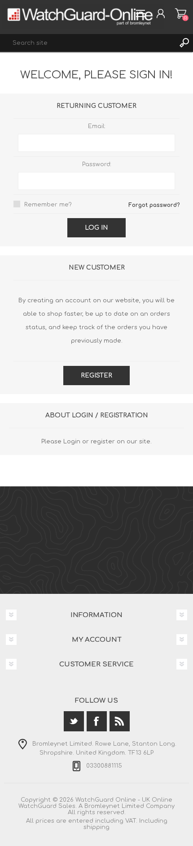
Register (96, 375)
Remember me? (48, 205)
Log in (96, 227)
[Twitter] (74, 721)
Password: (96, 164)
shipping (96, 827)
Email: (96, 126)
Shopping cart (181, 13)
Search (184, 43)
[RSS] (120, 721)
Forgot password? (154, 205)
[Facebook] (97, 721)
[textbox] (87, 43)
